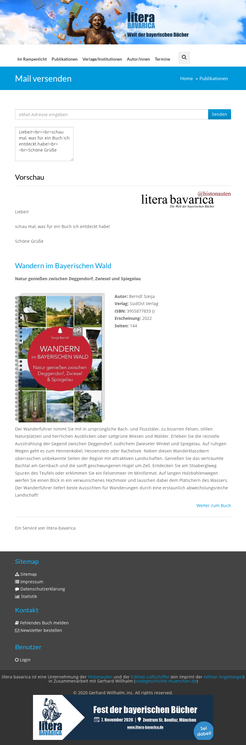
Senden (219, 114)
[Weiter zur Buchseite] (186, 199)
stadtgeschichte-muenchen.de (165, 681)
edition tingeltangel (223, 677)
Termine (162, 59)
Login (25, 659)
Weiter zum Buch (213, 505)
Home (186, 78)
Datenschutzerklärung (42, 589)
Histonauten (100, 677)
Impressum (31, 581)
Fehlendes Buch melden (44, 623)
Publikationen (65, 59)
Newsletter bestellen (40, 630)
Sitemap (28, 574)
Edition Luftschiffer (150, 677)
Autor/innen (138, 59)
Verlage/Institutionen (102, 59)
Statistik (28, 596)
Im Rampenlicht (32, 59)
